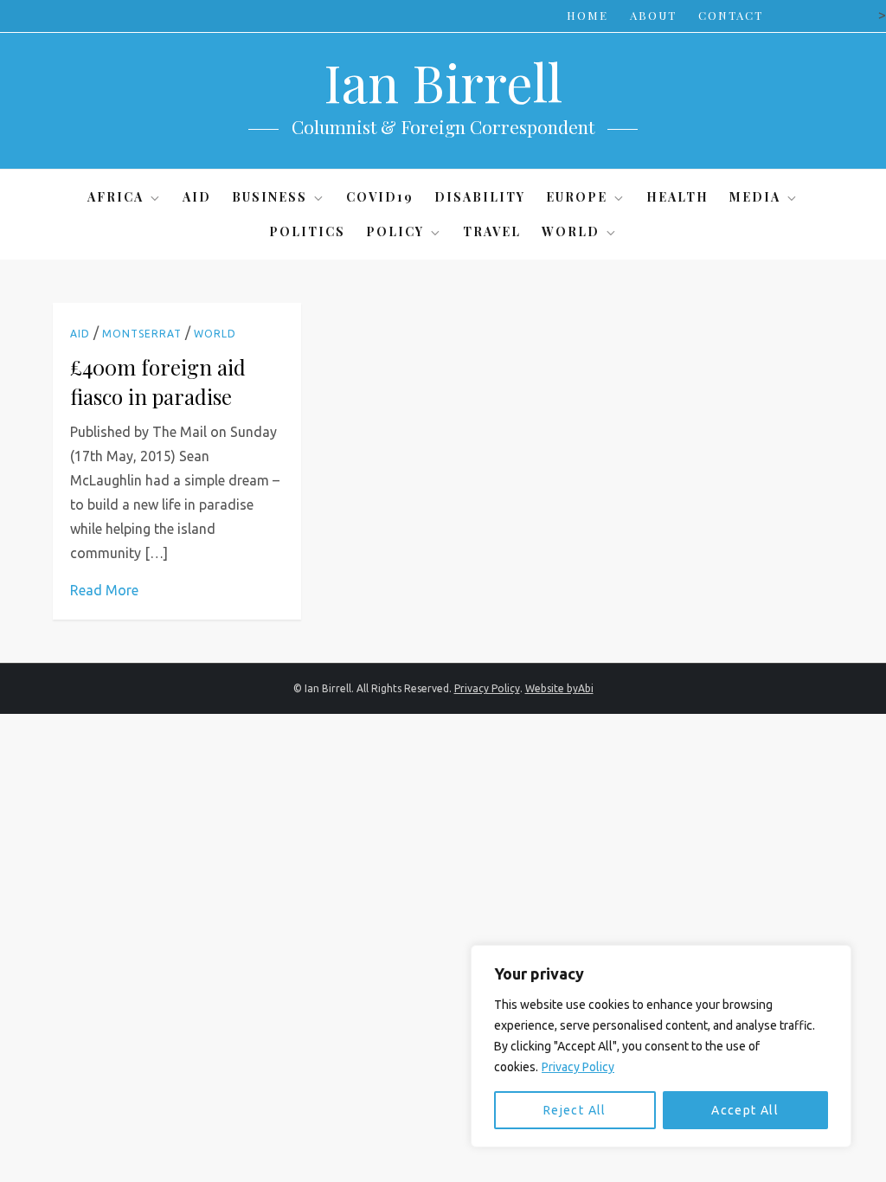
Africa (115, 197)
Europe (576, 197)
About (653, 15)
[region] (661, 1046)
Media (754, 197)
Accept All (745, 1110)
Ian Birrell (443, 81)
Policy (395, 231)
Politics (307, 231)
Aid (197, 197)
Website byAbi (559, 688)
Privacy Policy (578, 1067)
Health (677, 197)
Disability (479, 197)
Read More (104, 590)
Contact (730, 15)
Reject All (575, 1110)
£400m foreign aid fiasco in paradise (158, 381)
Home (587, 15)
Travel (492, 231)
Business (269, 197)
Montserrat (142, 333)
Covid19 (380, 197)
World (571, 231)
